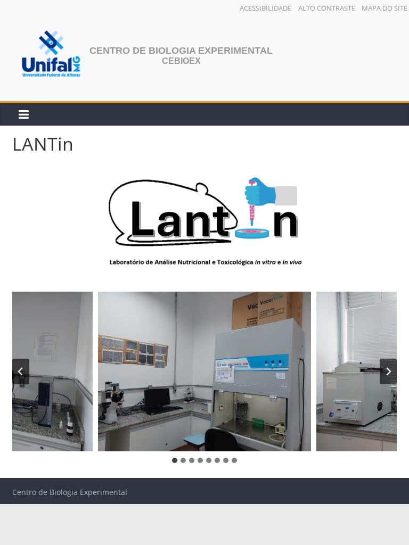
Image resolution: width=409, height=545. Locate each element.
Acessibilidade (265, 8)
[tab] (174, 460)
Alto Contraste (326, 8)
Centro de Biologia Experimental (181, 50)
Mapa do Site (384, 8)
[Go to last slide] (20, 371)
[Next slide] (388, 371)
